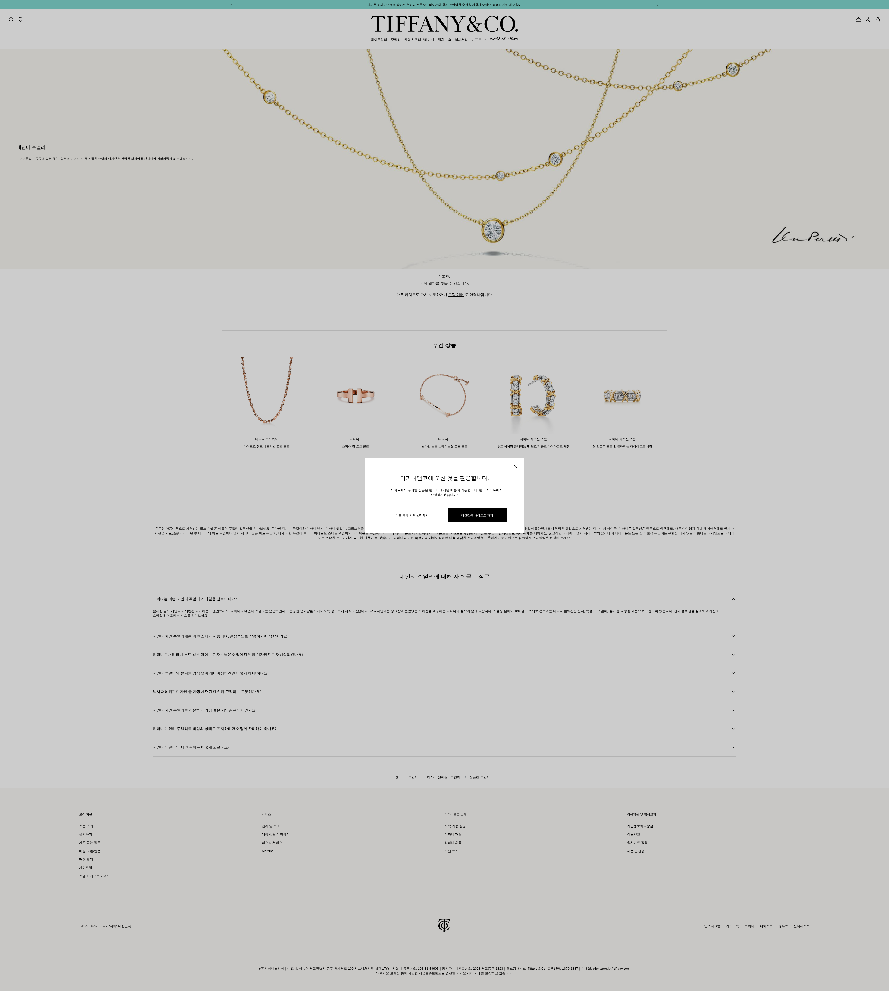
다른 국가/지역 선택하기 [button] (411, 515)
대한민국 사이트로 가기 (477, 515)
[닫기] (515, 466)
